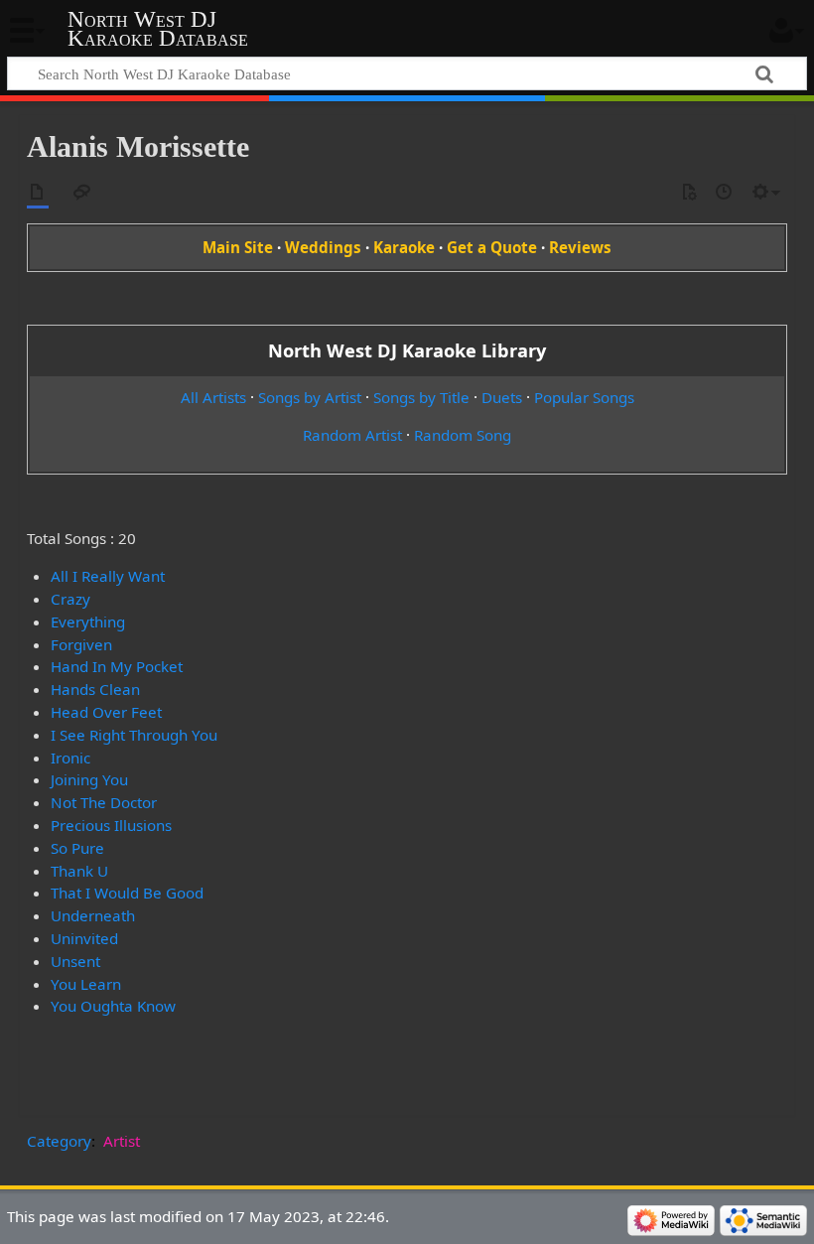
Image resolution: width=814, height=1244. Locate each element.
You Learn (86, 984)
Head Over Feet (106, 712)
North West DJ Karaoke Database (158, 29)
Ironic (70, 757)
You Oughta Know (113, 1006)
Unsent (75, 961)
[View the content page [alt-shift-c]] (38, 193)
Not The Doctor (104, 802)
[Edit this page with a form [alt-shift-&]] (689, 193)
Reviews (580, 247)
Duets (501, 397)
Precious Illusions (111, 825)
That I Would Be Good (127, 892)
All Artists (213, 397)
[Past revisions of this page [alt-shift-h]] (725, 193)
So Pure (77, 848)
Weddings (323, 247)
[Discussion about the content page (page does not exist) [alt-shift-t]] (82, 193)
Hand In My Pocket (117, 666)
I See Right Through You (134, 735)
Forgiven (81, 644)
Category (59, 1141)
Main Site (238, 247)
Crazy (70, 599)
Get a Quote (492, 247)
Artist (121, 1141)
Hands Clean (95, 689)
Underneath (93, 915)
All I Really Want (108, 576)
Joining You (89, 779)
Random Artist (352, 435)
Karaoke (404, 247)
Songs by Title (421, 397)
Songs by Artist (309, 397)
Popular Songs (584, 397)
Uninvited (84, 938)
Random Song (462, 435)
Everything (88, 621)
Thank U (79, 871)
